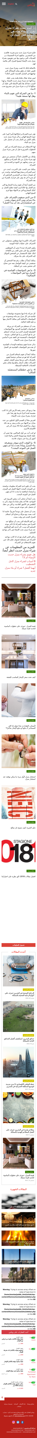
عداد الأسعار (22, 1404)
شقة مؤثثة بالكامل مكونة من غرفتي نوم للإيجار (12, 1339)
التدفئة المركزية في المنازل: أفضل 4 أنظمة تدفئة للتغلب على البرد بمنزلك (19, 1242)
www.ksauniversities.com (14, 1432)
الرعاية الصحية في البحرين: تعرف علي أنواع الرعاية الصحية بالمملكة (19, 994)
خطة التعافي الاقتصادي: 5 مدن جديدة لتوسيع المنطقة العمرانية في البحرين (20, 1085)
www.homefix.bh (18, 1428)
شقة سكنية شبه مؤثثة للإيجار (14, 1371)
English (11, 4)
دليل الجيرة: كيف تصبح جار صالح (23, 828)
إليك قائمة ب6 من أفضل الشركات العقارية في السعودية (19, 1280)
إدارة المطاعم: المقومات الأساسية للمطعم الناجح (21, 1261)
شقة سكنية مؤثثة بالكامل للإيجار (13, 1361)
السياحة (16, 1404)
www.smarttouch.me (17, 1430)
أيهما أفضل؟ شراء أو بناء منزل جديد (20, 569)
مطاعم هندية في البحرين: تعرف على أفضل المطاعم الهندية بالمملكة (20, 1131)
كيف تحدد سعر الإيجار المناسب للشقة (21, 677)
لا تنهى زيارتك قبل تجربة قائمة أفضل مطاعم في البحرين (19, 1225)
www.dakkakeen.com (29, 1432)
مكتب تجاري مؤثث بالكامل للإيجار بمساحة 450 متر (13, 1384)
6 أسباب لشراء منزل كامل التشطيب (22, 563)
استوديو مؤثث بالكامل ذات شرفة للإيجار (13, 1351)
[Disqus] (18, 914)
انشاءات (19, 1406)
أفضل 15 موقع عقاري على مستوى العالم (23, 1206)
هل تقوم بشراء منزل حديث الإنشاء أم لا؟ (21, 556)
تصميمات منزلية (8, 1404)
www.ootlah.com (29, 1430)
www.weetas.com (20, 1416)
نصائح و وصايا (31, 24)
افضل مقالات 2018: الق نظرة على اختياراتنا (18, 876)
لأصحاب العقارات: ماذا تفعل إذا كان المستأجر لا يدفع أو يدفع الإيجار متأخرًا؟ (20, 727)
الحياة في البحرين (28, 989)
